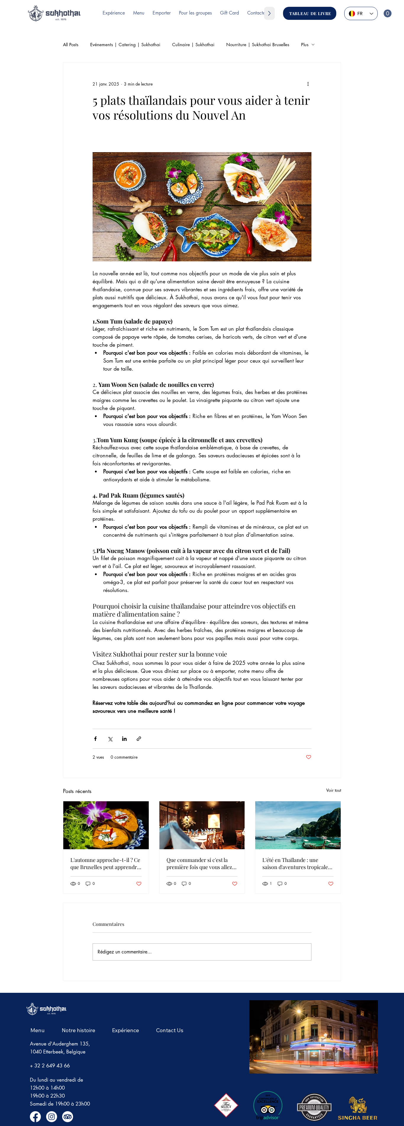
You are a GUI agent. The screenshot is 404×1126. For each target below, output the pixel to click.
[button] (388, 13)
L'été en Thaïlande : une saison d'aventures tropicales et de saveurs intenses (296, 863)
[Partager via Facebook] (95, 738)
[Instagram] (51, 1116)
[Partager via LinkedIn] (124, 738)
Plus (304, 44)
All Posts (70, 44)
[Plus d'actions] (307, 83)
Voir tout (333, 790)
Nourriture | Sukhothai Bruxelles (257, 44)
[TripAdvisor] (67, 1116)
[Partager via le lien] (139, 738)
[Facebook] (35, 1116)
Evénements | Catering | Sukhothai (125, 44)
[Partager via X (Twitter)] (110, 738)
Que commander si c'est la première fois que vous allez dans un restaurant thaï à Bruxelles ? (199, 863)
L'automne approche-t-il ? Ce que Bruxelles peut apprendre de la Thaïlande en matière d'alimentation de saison (105, 863)
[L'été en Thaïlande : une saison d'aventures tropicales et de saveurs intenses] (298, 825)
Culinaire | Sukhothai (193, 44)
